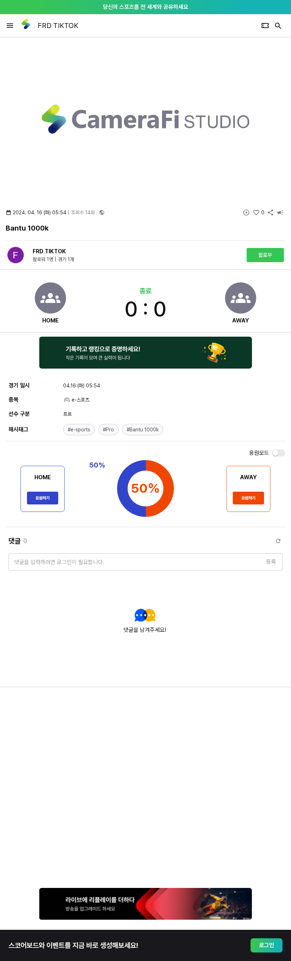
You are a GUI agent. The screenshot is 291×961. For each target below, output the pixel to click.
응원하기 (42, 498)
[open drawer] (9, 25)
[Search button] (278, 25)
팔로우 (265, 255)
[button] (79, 429)
